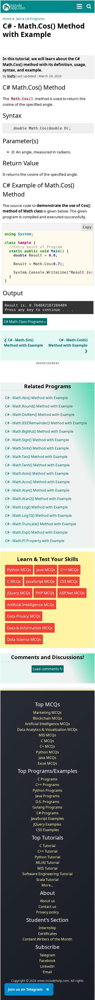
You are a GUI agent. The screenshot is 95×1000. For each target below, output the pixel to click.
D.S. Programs (47, 801)
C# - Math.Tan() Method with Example (36, 456)
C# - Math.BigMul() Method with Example (39, 431)
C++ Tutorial (47, 851)
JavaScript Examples (47, 818)
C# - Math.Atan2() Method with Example (38, 498)
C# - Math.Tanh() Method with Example (37, 465)
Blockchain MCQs (47, 718)
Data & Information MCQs (30, 627)
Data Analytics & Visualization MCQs (47, 729)
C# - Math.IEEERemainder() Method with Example (46, 423)
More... (47, 885)
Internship (47, 927)
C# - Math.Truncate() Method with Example (40, 523)
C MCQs (14, 581)
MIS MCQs (47, 735)
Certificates (47, 933)
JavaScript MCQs (40, 581)
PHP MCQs (45, 592)
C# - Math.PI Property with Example (34, 540)
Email (47, 971)
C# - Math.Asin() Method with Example (37, 473)
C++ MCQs (69, 569)
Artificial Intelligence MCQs (30, 604)
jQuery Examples (47, 824)
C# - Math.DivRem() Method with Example (39, 414)
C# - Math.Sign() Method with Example (37, 439)
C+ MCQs (47, 746)
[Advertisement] (38, 45)
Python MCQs (19, 569)
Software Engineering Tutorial (47, 873)
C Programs (47, 779)
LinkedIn (47, 966)
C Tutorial (47, 845)
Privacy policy (47, 912)
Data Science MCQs (24, 639)
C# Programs (34, 19)
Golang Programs (47, 807)
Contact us (47, 906)
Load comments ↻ (48, 668)
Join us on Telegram (25, 989)
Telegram (47, 955)
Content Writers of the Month (47, 939)
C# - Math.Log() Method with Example (36, 507)
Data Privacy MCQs (23, 616)
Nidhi (11, 76)
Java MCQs (45, 569)
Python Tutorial (47, 857)
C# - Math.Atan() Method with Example (37, 490)
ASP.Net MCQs (71, 592)
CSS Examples (47, 829)
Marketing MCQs (47, 712)
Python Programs (47, 790)
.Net (18, 19)
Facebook (47, 960)
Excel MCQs (47, 763)
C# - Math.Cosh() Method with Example (67, 343)
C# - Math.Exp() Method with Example (36, 532)
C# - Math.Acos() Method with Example (37, 481)
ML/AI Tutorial (47, 862)
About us (47, 900)
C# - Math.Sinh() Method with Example (37, 448)
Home (7, 19)
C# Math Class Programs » (25, 321)
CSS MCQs (69, 581)
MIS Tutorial (47, 868)
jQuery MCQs (18, 592)
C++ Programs (47, 784)
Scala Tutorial (47, 879)
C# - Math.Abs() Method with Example (36, 397)
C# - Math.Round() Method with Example (39, 406)
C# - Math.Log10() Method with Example (38, 515)
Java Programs (47, 795)
